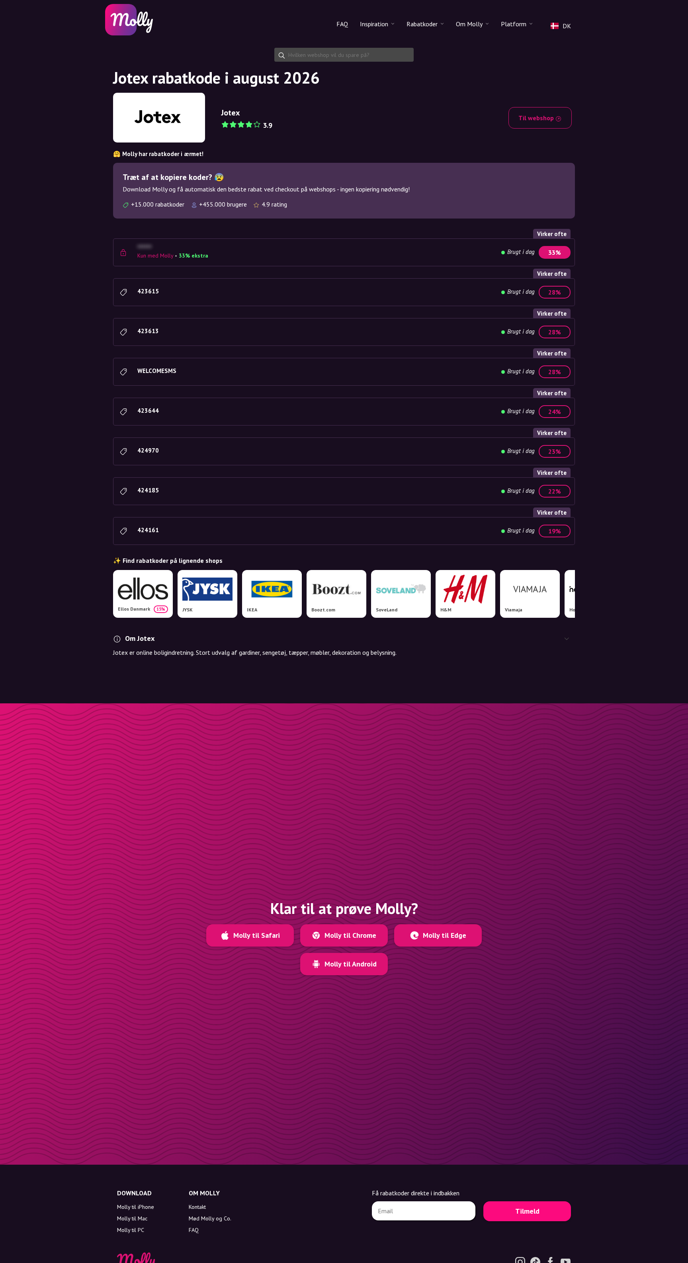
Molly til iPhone (135, 1206)
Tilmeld (527, 1211)
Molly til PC (130, 1230)
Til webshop (536, 118)
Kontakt (197, 1206)
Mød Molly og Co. (210, 1218)
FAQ (342, 24)
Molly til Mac (132, 1218)
